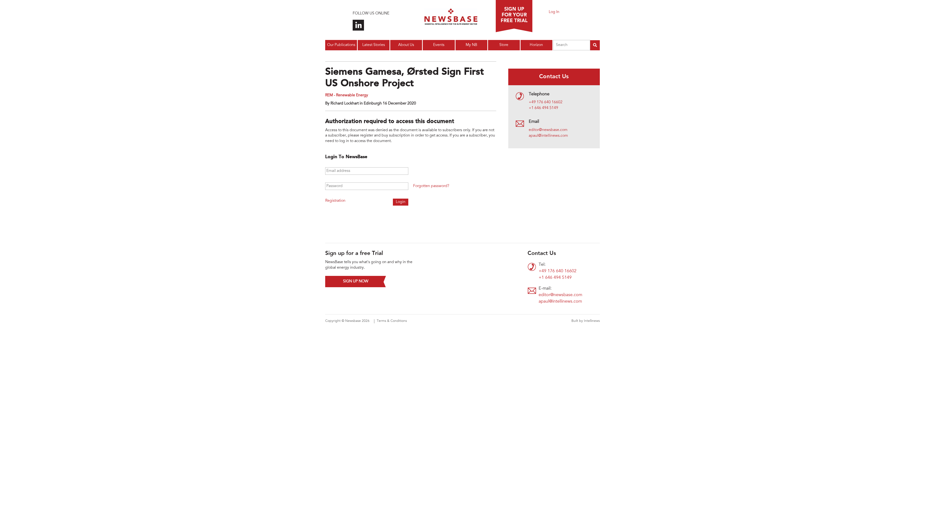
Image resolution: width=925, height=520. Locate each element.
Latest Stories (373, 45)
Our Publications (341, 45)
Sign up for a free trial (514, 16)
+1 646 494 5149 (543, 108)
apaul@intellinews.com (548, 136)
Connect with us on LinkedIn (358, 25)
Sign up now (355, 281)
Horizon (536, 45)
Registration (335, 201)
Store (503, 45)
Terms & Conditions (392, 321)
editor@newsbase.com (548, 130)
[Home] (450, 18)
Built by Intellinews (585, 321)
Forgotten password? (431, 186)
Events (438, 45)
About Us (406, 45)
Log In (554, 12)
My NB (471, 45)
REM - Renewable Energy (346, 95)
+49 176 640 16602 (545, 102)
